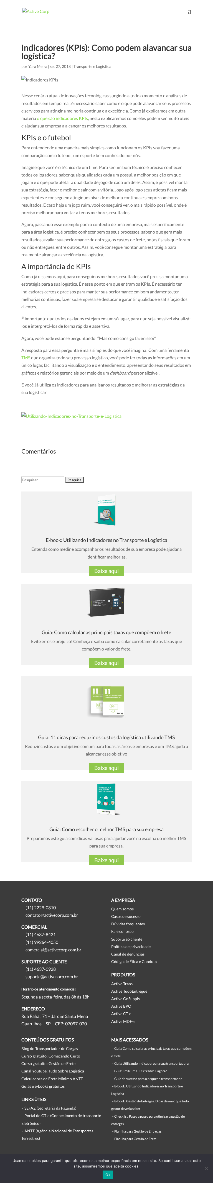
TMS (25, 357)
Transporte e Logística (92, 66)
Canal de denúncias (127, 954)
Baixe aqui (106, 570)
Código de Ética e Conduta (134, 961)
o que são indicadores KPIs (62, 118)
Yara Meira (37, 66)
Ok (107, 1174)
